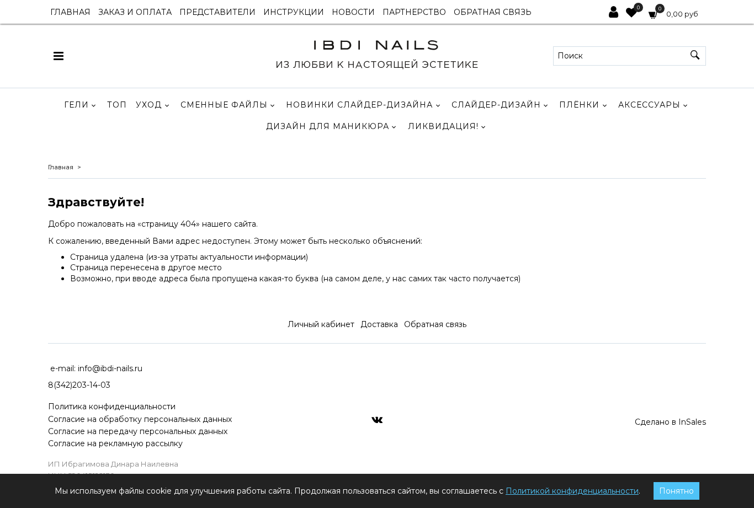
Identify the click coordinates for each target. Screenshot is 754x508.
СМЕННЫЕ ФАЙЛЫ (224, 105)
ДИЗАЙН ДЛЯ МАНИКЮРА (327, 126)
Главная (60, 167)
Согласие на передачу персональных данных (137, 431)
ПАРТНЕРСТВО (414, 12)
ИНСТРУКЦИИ (293, 12)
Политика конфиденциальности (112, 406)
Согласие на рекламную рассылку (115, 443)
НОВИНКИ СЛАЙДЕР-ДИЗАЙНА (359, 105)
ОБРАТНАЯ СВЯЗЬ (493, 12)
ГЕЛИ (76, 105)
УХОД (149, 105)
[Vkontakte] (377, 419)
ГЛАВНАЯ (70, 12)
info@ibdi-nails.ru (110, 368)
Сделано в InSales (670, 422)
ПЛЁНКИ (579, 105)
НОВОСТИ (353, 12)
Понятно (676, 491)
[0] (631, 14)
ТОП (117, 105)
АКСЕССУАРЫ (649, 105)
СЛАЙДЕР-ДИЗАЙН (496, 105)
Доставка (379, 324)
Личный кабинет (321, 324)
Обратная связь (435, 324)
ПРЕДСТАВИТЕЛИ (217, 12)
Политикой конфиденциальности (572, 491)
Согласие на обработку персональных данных (140, 419)
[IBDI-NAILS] (376, 53)
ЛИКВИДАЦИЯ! (443, 126)
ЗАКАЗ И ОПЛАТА (135, 12)
